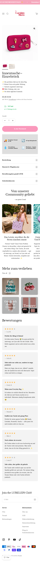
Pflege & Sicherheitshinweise (28, 531)
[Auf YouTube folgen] (14, 539)
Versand (4, 515)
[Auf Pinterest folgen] (9, 539)
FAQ (3, 512)
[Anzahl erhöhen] (12, 120)
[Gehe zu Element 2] (12, 67)
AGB (23, 515)
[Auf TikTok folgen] (19, 539)
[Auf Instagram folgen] (3, 539)
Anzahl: (4, 116)
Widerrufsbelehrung (28, 519)
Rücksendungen (7, 519)
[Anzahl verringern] (5, 120)
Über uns (25, 512)
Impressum (25, 526)
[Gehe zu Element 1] (5, 66)
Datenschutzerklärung (28, 523)
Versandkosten (12, 99)
